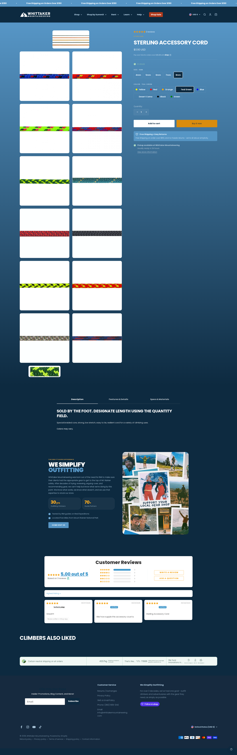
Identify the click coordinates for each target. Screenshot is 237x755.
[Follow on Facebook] (21, 727)
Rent (113, 14)
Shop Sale (156, 14)
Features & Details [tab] (118, 399)
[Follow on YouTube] (34, 727)
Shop (76, 14)
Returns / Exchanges (107, 691)
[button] (140, 31)
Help (139, 14)
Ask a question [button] (168, 578)
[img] (52, 603)
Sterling (139, 36)
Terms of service (56, 739)
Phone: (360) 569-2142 (108, 704)
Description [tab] (77, 399)
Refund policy (26, 739)
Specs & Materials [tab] (159, 399)
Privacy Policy (103, 695)
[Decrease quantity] (137, 112)
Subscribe (73, 701)
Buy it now (197, 123)
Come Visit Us (58, 525)
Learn (127, 14)
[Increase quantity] (146, 112)
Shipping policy (72, 739)
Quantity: (138, 106)
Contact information (91, 739)
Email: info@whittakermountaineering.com (112, 712)
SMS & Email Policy (106, 700)
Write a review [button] (169, 572)
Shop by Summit (95, 14)
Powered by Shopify (58, 736)
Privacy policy (40, 739)
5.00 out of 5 (74, 574)
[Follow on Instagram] (27, 727)
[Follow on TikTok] (40, 727)
